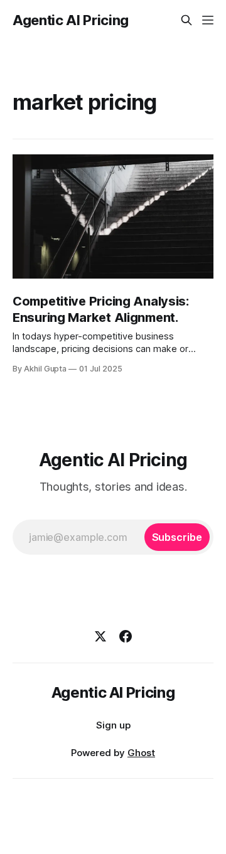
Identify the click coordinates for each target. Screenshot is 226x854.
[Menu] (208, 20)
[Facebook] (125, 636)
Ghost (141, 753)
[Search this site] (186, 20)
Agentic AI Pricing (71, 20)
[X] (100, 636)
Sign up (113, 725)
